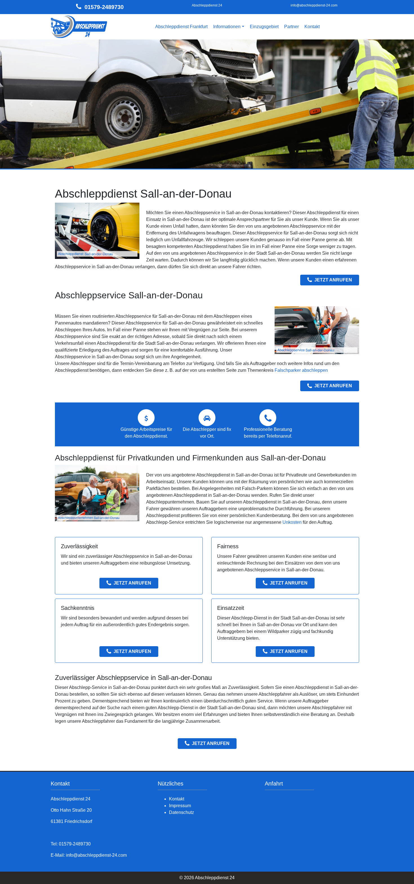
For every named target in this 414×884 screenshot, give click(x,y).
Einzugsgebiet (264, 26)
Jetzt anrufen (333, 279)
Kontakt (312, 26)
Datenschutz (181, 812)
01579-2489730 (104, 7)
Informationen (227, 26)
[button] (31, 104)
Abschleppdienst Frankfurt (181, 26)
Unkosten (292, 522)
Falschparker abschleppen (301, 370)
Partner (291, 26)
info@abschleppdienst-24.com (314, 5)
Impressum (180, 805)
